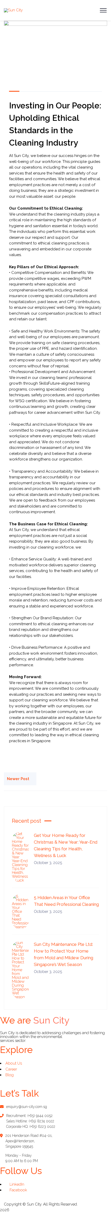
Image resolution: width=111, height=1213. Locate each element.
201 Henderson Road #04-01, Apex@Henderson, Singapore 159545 (28, 1140)
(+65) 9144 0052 (40, 1116)
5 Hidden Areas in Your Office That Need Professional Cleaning (66, 901)
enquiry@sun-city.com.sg (26, 1107)
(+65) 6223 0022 (42, 1126)
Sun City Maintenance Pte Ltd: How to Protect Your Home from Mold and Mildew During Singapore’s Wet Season (63, 954)
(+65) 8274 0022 (41, 1121)
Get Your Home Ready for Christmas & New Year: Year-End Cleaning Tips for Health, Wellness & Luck (65, 845)
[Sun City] (13, 10)
